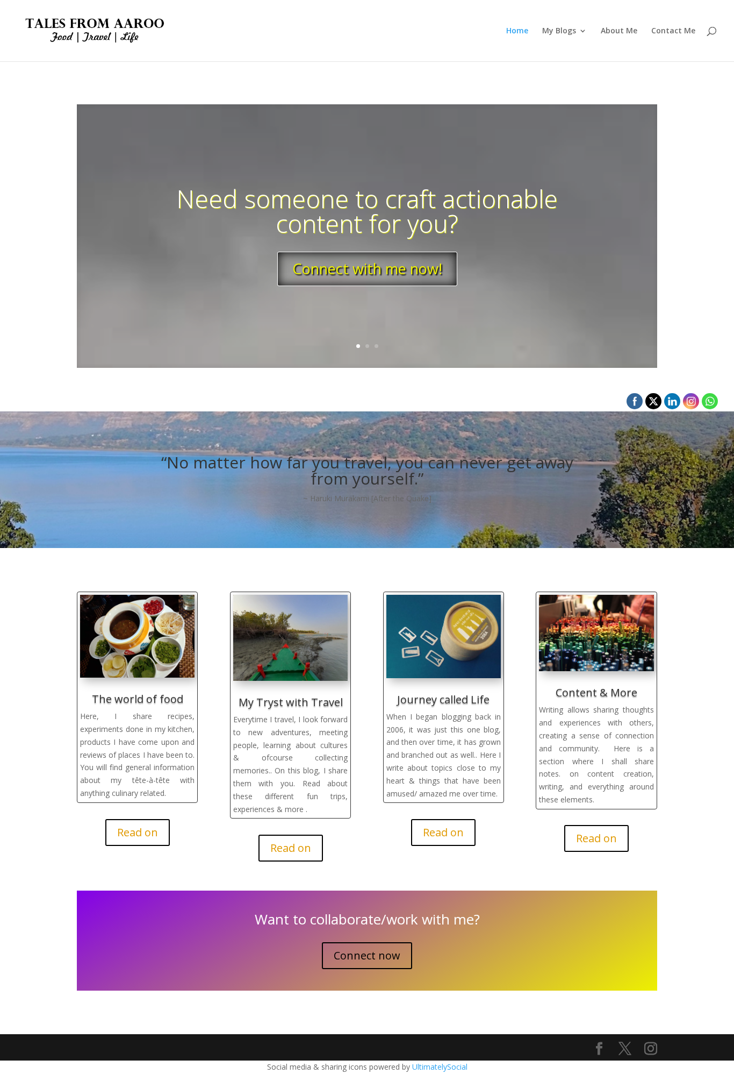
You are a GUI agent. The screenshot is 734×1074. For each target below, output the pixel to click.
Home (517, 31)
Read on (137, 832)
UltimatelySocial (439, 1067)
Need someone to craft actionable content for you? (367, 211)
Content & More (596, 692)
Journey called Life (443, 699)
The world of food (137, 699)
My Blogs (559, 31)
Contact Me (673, 31)
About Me (619, 31)
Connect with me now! (367, 269)
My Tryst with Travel (291, 702)
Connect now (367, 955)
